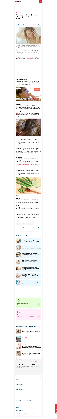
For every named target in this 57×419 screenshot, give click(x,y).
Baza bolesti (18, 391)
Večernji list (18, 398)
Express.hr (29, 400)
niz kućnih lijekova (29, 58)
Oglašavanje (18, 405)
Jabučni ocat (18, 105)
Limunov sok (18, 158)
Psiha (17, 379)
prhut (24, 223)
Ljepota (17, 381)
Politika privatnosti (19, 410)
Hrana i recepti (19, 384)
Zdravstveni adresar (20, 389)
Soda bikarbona (19, 113)
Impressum (18, 407)
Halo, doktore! (19, 386)
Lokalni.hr (33, 398)
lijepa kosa (18, 223)
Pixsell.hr (24, 400)
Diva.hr (29, 398)
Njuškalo (36, 398)
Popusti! (20, 400)
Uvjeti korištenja (19, 409)
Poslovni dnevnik (24, 398)
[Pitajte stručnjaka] (56, 408)
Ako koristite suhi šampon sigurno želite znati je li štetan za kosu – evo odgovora (28, 165)
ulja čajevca (18, 154)
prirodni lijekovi (29, 223)
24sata (17, 400)
